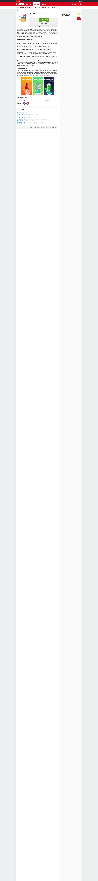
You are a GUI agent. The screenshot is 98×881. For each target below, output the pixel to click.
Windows (47, 100)
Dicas (31, 4)
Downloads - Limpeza (29, 120)
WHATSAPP (22, 7)
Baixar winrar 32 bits (22, 119)
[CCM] (20, 4)
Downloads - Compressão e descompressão (37, 119)
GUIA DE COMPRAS (54, 7)
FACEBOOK (31, 7)
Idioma (80, 1)
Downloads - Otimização (31, 117)
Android (38, 10)
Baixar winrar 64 (21, 122)
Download (44, 20)
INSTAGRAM (44, 7)
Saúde (22, 1)
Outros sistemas (44, 26)
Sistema (28, 10)
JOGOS (17, 7)
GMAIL (49, 7)
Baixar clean (20, 120)
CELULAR (26, 7)
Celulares (33, 10)
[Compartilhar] (24, 103)
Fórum (26, 4)
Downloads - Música (32, 124)
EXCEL (40, 7)
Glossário (43, 4)
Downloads (36, 4)
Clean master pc (21, 117)
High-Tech (18, 1)
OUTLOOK (36, 7)
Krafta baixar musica (22, 124)
